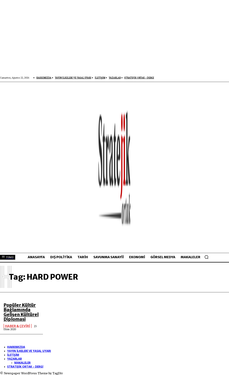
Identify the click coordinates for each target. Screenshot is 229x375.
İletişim (13, 355)
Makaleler (22, 363)
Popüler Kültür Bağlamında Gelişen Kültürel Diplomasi (21, 312)
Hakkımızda (16, 347)
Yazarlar (14, 359)
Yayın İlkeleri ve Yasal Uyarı (29, 351)
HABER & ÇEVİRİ (17, 326)
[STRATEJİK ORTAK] (114, 167)
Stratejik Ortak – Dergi (25, 367)
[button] (206, 257)
